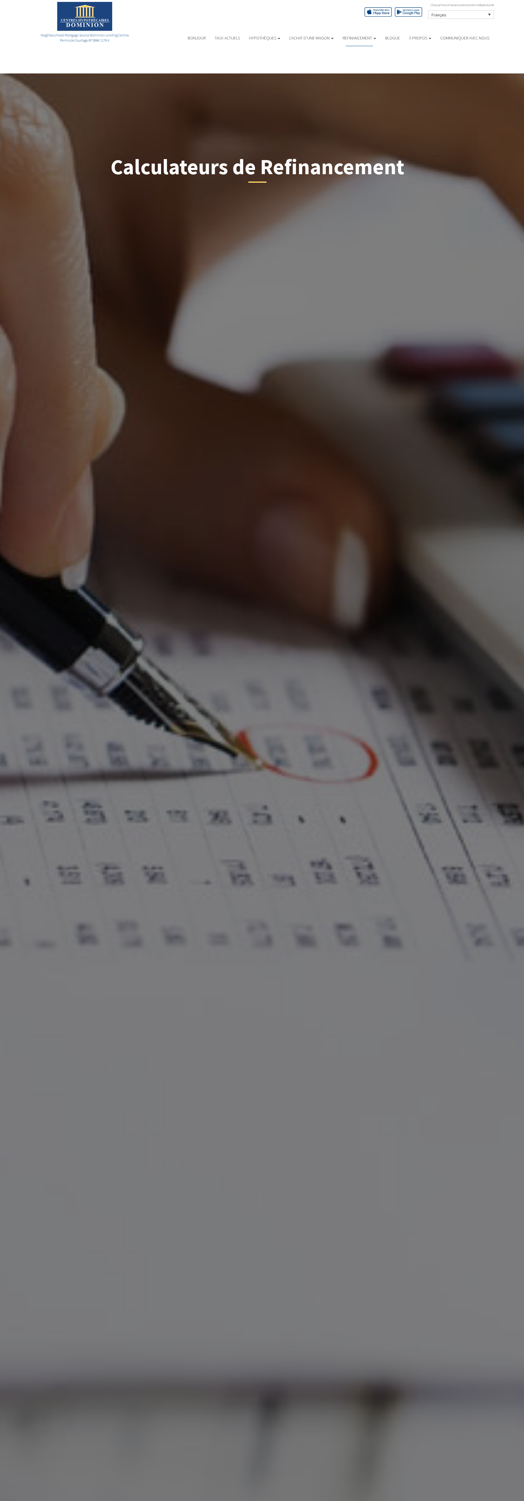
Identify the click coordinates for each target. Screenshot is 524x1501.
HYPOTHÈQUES (263, 38)
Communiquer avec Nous (464, 38)
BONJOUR (197, 38)
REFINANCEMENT (358, 38)
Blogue (392, 38)
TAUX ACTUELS (227, 38)
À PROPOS (418, 38)
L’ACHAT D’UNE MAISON (310, 38)
